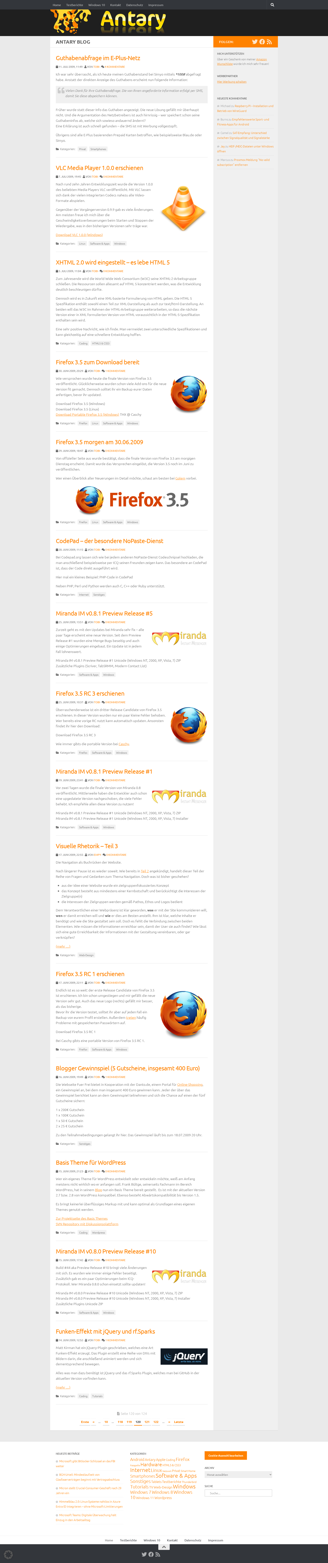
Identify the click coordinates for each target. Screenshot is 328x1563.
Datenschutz (134, 5)
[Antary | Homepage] (109, 22)
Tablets (156, 1482)
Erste (85, 1422)
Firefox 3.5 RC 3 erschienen (90, 693)
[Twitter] (255, 42)
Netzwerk (166, 1470)
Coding (83, 343)
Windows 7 (140, 1492)
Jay (223, 146)
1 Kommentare (115, 370)
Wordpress (98, 1232)
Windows (119, 243)
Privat (82, 149)
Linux (82, 243)
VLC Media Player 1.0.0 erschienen (99, 167)
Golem (180, 478)
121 (147, 1422)
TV (151, 1487)
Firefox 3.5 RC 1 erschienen (90, 973)
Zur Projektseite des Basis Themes (82, 1218)
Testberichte (74, 5)
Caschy (124, 744)
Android (137, 1459)
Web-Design (86, 955)
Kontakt (115, 5)
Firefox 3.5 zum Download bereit (97, 362)
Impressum (155, 5)
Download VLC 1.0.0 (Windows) (79, 234)
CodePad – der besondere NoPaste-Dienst (109, 540)
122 (155, 1422)
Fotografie (135, 1465)
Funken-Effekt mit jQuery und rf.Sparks (105, 1331)
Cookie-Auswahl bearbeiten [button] (225, 1455)
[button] (8, 1554)
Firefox (83, 423)
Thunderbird (189, 1482)
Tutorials (97, 1396)
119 (129, 1422)
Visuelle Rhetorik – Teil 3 (87, 846)
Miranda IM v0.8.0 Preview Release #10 (106, 1251)
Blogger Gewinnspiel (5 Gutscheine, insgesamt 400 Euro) (128, 1068)
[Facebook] (262, 42)
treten (131, 1017)
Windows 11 (145, 1498)
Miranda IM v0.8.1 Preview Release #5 (104, 613)
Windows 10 (96, 5)
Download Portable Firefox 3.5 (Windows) (87, 414)
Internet (84, 594)
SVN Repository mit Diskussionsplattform (87, 1224)
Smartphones (98, 149)
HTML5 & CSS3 (101, 343)
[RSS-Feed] (269, 42)
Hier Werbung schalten (232, 81)
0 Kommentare (113, 176)
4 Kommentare (115, 66)
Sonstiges (99, 594)
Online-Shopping (190, 1084)
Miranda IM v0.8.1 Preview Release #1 (104, 771)
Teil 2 (145, 871)
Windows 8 (162, 1492)
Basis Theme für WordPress (91, 1162)
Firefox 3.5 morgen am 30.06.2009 (99, 442)
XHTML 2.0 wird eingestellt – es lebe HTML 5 (113, 262)
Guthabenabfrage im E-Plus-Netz (98, 57)
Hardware (151, 1464)
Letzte (178, 1422)
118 (120, 1422)
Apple (160, 1459)
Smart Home (188, 1471)
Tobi (96, 66)
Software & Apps (100, 243)
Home (57, 5)
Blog (98, 1189)
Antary (150, 1459)
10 (106, 1422)
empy (97, 854)
